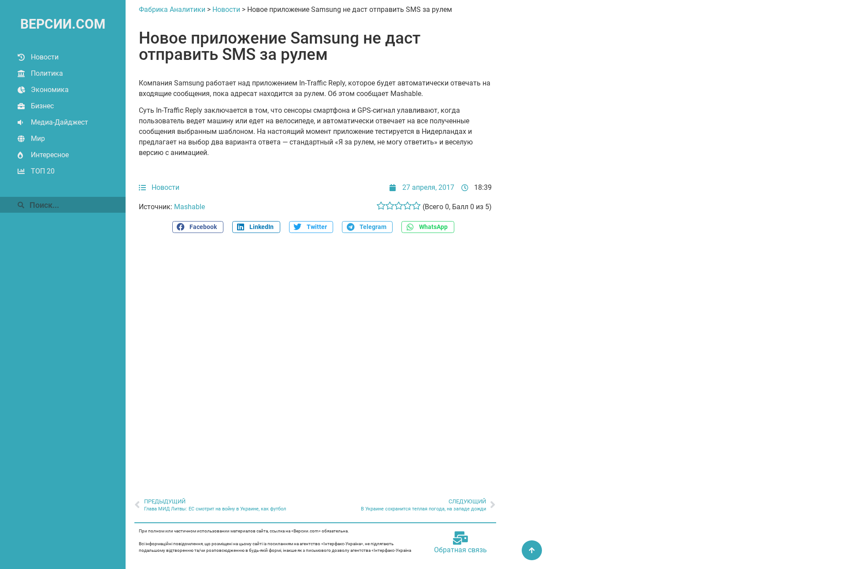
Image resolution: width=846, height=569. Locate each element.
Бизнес (42, 106)
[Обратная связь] (460, 538)
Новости (45, 57)
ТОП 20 (43, 171)
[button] (197, 227)
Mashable (189, 207)
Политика (47, 73)
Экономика (50, 89)
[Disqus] (315, 361)
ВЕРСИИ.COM (62, 24)
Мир (38, 138)
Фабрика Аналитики (172, 9)
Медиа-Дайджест (59, 122)
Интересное (50, 155)
